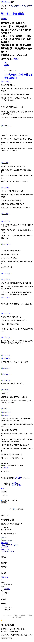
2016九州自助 (16, 485)
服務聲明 (19, 617)
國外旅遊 (15, 483)
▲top (2, 488)
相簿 (5, 62)
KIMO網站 (4, 543)
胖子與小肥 (3, 537)
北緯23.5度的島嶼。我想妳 (9, 545)
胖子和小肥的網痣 (12, 14)
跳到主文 (4, 19)
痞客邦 (15, 478)
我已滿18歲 (4, 638)
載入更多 (3, 491)
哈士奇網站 (4, 547)
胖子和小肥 (4, 467)
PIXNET (8, 615)
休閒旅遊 (15, 59)
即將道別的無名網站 (7, 551)
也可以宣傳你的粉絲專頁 (6, 540)
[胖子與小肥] (1, 539)
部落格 (6, 65)
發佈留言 (3, 502)
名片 (5, 67)
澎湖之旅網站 (5, 549)
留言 (19, 478)
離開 (10, 638)
